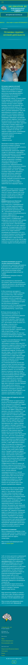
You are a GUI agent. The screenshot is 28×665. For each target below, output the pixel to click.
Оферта (2, 638)
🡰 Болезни (4, 28)
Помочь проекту (4, 651)
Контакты (3, 653)
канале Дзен (10, 543)
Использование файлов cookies (7, 643)
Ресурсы (3, 655)
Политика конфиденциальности (7, 640)
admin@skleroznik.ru (7, 561)
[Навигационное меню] (2, 2)
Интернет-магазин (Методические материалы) (10, 648)
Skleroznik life (17, 603)
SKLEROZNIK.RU (17, 6)
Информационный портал (18, 9)
